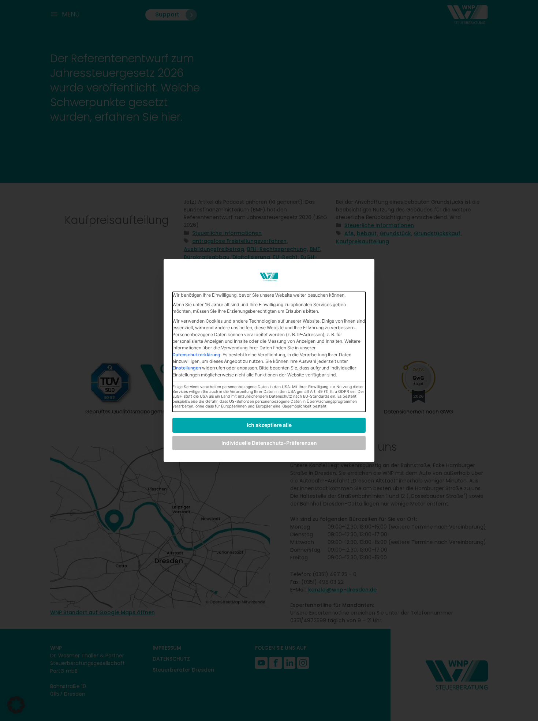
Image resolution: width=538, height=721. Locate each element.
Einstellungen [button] (186, 368)
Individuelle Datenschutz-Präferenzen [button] (269, 443)
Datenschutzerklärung (196, 354)
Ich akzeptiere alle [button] (269, 425)
